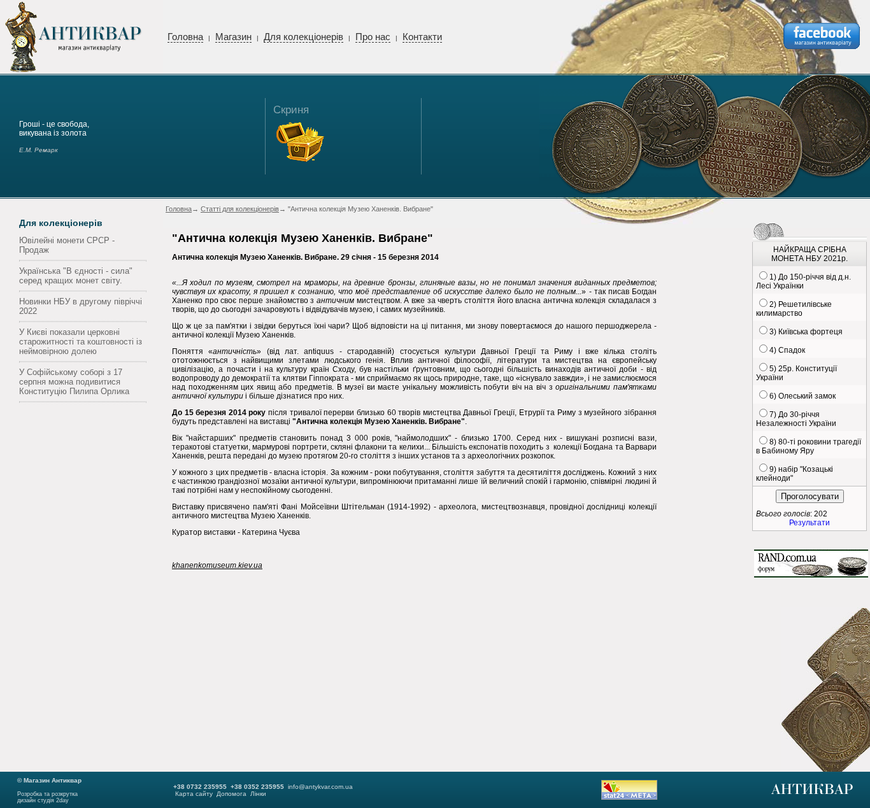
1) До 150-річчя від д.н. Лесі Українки (803, 281)
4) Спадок (787, 350)
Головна (185, 36)
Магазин (233, 36)
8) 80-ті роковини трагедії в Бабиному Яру (808, 446)
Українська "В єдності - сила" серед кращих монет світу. (75, 275)
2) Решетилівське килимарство (794, 309)
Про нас (372, 36)
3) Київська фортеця (806, 331)
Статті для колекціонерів (240, 209)
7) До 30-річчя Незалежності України (796, 419)
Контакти (422, 36)
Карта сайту (194, 793)
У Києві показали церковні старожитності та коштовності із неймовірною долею (80, 341)
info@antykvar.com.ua (320, 786)
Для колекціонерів (303, 36)
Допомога (231, 793)
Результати (809, 522)
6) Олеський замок (802, 396)
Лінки (258, 793)
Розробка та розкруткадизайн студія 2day (47, 797)
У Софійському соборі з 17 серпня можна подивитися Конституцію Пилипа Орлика (74, 381)
